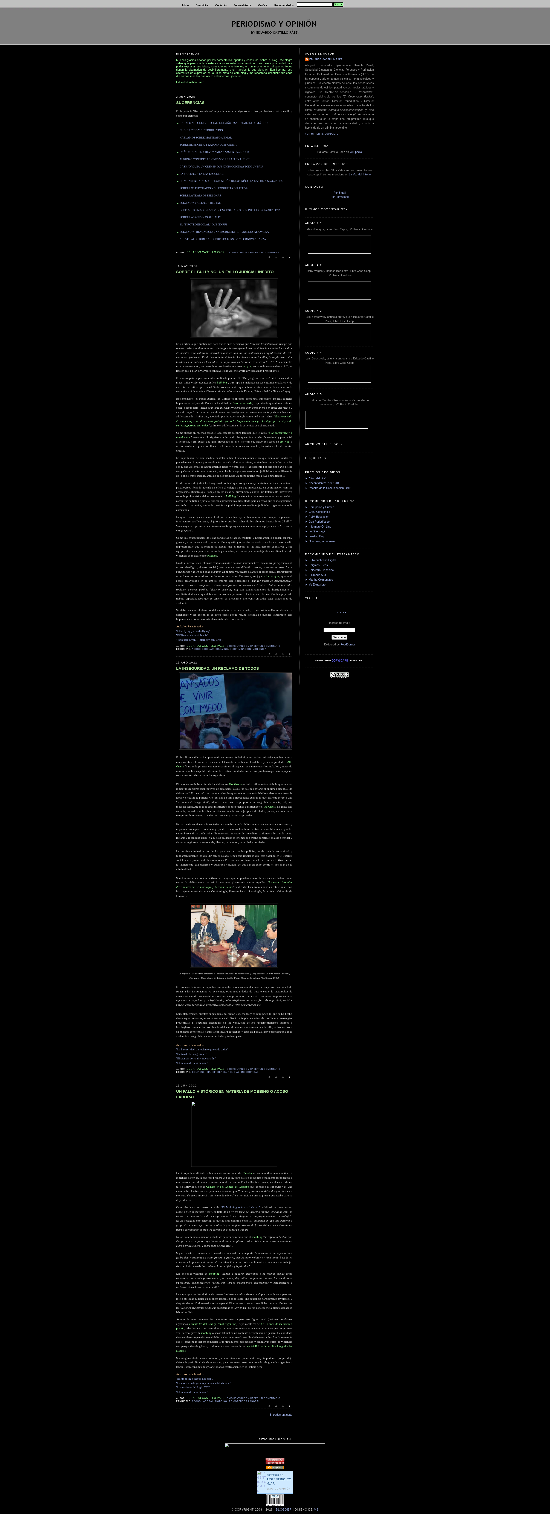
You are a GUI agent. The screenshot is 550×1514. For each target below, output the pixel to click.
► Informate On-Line (318, 526)
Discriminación (240, 649)
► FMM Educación (317, 516)
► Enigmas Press (316, 565)
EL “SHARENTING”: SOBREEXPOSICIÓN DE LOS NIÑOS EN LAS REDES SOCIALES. (231, 181)
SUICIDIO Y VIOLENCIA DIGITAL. (200, 202)
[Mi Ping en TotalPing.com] (275, 1463)
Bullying (221, 649)
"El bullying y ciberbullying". (193, 631)
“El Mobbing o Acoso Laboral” (240, 1207)
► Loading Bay (314, 536)
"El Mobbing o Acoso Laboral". (194, 1378)
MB (316, 1509)
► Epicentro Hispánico (319, 570)
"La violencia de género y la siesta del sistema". (203, 1383)
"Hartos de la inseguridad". (191, 1054)
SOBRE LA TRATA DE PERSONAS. (201, 195)
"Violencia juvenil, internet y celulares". (199, 639)
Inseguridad (250, 1072)
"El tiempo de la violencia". (192, 1063)
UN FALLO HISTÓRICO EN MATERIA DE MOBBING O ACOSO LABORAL (232, 1094)
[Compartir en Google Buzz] (289, 259)
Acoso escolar (203, 649)
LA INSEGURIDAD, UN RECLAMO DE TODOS (217, 668)
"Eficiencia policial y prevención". (196, 1058)
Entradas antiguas (281, 1414)
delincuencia (201, 1072)
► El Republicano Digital (320, 560)
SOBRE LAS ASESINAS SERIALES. (201, 217)
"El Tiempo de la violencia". (192, 635)
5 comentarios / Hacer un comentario (254, 646)
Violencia (259, 649)
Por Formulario (339, 196)
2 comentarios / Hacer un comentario (254, 1069)
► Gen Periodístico (317, 521)
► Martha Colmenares (319, 579)
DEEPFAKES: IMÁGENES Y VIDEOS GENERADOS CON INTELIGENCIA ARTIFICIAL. (231, 210)
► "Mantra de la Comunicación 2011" (328, 488)
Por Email (339, 192)
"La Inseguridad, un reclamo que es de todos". (202, 1049)
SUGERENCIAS (190, 102)
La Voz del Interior (360, 174)
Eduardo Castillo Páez (325, 59)
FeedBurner (348, 644)
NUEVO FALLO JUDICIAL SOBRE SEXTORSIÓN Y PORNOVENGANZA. (223, 239)
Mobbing (221, 1401)
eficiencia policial (225, 1072)
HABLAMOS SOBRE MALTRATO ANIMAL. (205, 137)
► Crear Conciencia (317, 511)
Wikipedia (356, 152)
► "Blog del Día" (315, 478)
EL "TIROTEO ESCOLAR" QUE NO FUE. (204, 224)
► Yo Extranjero (315, 584)
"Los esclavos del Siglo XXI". (193, 1387)
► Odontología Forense (320, 541)
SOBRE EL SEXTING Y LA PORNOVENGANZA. (208, 144)
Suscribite (340, 612)
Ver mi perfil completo (322, 134)
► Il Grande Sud (315, 575)
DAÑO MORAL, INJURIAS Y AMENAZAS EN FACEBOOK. (215, 152)
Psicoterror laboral (244, 1401)
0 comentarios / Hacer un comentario (254, 252)
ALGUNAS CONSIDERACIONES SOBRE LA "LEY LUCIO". (214, 159)
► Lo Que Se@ (315, 531)
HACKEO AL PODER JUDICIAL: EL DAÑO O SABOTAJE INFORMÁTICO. (224, 123)
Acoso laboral (203, 1401)
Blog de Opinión (279, 1489)
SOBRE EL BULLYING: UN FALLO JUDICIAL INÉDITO (225, 272)
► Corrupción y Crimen (319, 507)
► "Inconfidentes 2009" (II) (322, 483)
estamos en (279, 1479)
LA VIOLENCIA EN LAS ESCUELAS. (202, 173)
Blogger (284, 1509)
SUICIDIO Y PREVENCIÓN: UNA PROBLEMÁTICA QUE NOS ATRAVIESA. (224, 231)
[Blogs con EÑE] (275, 1468)
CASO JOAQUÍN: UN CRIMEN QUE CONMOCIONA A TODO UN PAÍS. (221, 166)
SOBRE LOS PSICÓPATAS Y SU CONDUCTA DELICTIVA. (214, 188)
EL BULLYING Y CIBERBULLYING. (201, 130)
